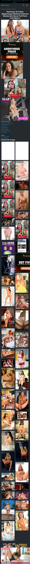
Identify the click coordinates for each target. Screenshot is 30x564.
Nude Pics (9, 0)
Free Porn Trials (5, 9)
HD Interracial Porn (5, 130)
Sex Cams (12, 9)
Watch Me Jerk (16, 0)
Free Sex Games (5, 136)
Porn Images (4, 132)
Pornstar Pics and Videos (7, 123)
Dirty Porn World (5, 124)
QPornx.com (5, 5)
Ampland (23, 0)
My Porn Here (4, 127)
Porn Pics (4, 0)
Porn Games (4, 126)
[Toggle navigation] (27, 5)
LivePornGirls (4, 138)
